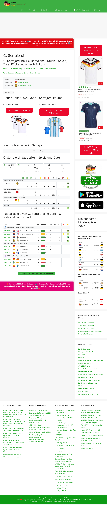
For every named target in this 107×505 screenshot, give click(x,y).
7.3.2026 (7, 249)
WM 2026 (32, 10)
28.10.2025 (7, 262)
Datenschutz (52, 500)
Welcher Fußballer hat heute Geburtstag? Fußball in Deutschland (64, 466)
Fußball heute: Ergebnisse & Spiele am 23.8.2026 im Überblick (12, 450)
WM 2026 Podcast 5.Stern (90, 433)
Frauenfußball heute (85, 372)
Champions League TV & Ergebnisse (90, 360)
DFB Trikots (96, 10)
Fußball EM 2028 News (64, 477)
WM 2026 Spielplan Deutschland (92, 420)
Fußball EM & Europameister (64, 471)
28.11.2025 (7, 259)
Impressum (44, 500)
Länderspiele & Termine (86, 389)
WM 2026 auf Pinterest (45, 501)
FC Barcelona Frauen (24, 85)
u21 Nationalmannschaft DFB (88, 394)
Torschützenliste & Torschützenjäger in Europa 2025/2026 (22, 73)
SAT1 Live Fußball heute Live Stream (90, 331)
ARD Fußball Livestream (86, 322)
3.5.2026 (7, 231)
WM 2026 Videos (87, 448)
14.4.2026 (7, 246)
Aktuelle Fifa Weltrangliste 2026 (40, 432)
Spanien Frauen (23, 82)
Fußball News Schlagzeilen (38, 410)
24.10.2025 (7, 266)
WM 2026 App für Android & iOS (83, 500)
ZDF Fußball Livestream (86, 325)
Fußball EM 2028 (60, 474)
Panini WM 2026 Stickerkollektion (92, 436)
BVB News (81, 355)
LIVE (21, 10)
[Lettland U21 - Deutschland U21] (91, 298)
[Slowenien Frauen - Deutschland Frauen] (91, 287)
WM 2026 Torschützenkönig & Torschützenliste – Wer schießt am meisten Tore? (30, 69)
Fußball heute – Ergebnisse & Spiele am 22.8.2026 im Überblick (13, 436)
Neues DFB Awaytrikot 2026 (90, 430)
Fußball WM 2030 (62, 485)
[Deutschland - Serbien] (91, 254)
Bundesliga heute (84, 349)
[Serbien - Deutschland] (91, 264)
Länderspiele (45, 10)
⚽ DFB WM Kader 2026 (81, 10)
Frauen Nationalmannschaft (87, 369)
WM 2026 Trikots (84, 366)
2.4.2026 (7, 237)
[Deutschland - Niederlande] (91, 268)
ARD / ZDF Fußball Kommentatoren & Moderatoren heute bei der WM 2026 (39, 427)
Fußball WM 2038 (62, 491)
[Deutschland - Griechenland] (91, 249)
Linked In (56, 501)
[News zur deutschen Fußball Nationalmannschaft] (14, 3)
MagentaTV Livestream (86, 334)
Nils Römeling (35, 500)
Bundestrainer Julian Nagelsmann (89, 380)
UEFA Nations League (85, 377)
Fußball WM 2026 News (86, 363)
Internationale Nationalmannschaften (90, 374)
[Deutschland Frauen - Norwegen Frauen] (91, 282)
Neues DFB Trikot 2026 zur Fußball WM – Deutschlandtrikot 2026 (91, 425)
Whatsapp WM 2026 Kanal (65, 500)
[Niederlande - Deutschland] (91, 244)
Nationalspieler (83, 391)
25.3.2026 (7, 240)
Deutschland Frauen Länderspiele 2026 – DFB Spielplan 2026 (37, 420)
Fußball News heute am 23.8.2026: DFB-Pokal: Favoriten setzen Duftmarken (14, 443)
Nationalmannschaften (61, 10)
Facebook (34, 501)
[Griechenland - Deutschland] (91, 259)
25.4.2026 (7, 234)
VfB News (81, 357)
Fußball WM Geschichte (63, 479)
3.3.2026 (7, 253)
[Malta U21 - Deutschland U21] (91, 303)
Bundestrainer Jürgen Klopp (87, 383)
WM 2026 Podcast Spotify (67, 501)
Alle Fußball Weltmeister (65, 482)
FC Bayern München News (87, 352)
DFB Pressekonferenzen (86, 386)
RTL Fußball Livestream (86, 328)
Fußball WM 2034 (62, 488)
